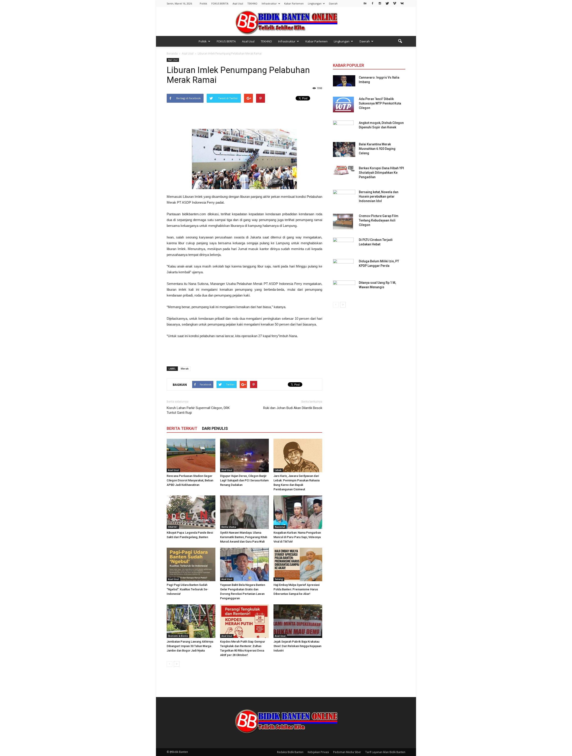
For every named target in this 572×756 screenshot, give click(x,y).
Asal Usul (238, 3)
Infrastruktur (269, 3)
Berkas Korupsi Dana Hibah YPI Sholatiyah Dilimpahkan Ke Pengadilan (381, 172)
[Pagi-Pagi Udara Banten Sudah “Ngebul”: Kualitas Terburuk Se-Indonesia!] (191, 564)
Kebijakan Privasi (318, 752)
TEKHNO (252, 3)
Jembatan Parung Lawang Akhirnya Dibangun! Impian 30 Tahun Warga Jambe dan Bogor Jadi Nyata (190, 646)
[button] (400, 41)
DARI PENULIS (215, 428)
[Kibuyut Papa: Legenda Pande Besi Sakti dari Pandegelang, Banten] (191, 512)
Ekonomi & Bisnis (178, 635)
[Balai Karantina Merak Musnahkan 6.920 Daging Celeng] (344, 149)
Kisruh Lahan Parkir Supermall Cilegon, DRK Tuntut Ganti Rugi (198, 410)
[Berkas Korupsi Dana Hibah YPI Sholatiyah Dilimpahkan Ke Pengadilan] (344, 170)
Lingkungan (315, 3)
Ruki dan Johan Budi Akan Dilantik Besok (292, 408)
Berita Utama (228, 526)
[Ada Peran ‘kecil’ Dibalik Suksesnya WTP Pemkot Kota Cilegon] (343, 104)
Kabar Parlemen (294, 3)
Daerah (333, 3)
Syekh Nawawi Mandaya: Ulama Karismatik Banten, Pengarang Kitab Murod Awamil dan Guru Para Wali (243, 537)
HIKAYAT (173, 526)
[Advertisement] (244, 116)
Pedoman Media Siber (347, 752)
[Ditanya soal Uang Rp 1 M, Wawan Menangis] (344, 286)
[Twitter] (387, 3)
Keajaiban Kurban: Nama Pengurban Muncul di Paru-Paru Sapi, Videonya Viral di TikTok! (297, 537)
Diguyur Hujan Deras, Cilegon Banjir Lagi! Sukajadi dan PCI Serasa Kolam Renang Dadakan (244, 480)
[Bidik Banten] (286, 22)
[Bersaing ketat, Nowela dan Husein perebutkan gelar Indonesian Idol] (344, 194)
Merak (185, 368)
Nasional (280, 526)
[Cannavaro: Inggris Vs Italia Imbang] (344, 80)
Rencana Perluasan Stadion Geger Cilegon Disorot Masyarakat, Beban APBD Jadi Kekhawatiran (190, 480)
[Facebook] (372, 3)
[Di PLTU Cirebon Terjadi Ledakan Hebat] (343, 245)
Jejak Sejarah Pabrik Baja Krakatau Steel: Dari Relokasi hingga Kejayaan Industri (297, 646)
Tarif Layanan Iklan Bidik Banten (385, 752)
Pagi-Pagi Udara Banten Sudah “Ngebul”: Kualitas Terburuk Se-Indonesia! (187, 589)
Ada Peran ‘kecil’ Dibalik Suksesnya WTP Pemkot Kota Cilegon (380, 103)
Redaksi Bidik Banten (290, 752)
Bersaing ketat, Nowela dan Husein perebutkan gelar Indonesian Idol (378, 196)
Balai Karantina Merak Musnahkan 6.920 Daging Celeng (377, 148)
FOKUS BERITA (219, 3)
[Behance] (365, 3)
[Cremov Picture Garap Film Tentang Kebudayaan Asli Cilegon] (343, 221)
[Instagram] (379, 3)
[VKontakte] (402, 3)
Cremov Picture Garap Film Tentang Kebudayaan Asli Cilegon (378, 220)
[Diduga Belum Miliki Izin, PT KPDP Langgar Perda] (343, 267)
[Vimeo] (394, 3)
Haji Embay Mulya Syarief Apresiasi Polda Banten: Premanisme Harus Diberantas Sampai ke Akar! (296, 589)
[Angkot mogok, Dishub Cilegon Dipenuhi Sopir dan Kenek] (343, 128)
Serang (279, 579)
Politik (203, 3)
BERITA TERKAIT (182, 428)
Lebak (278, 470)
